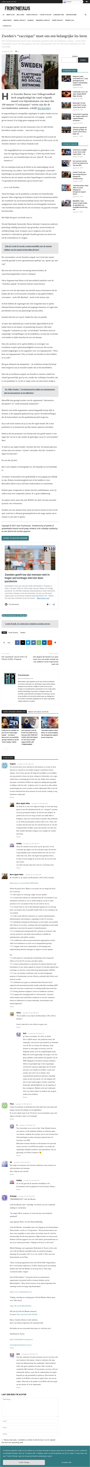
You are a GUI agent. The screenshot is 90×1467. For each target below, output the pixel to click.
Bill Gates (20, 14)
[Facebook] (17, 642)
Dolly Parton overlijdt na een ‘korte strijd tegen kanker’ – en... (80, 152)
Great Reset (7, 20)
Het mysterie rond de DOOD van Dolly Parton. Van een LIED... (80, 163)
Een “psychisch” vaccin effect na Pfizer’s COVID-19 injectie (14, 658)
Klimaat (31, 20)
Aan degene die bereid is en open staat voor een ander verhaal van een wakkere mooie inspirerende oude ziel (45, 660)
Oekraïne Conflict (43, 20)
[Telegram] (28, 642)
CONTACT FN (7, 26)
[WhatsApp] (39, 642)
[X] (22, 642)
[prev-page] (3, 749)
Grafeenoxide (71, 14)
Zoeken (75, 56)
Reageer (12, 797)
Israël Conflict (19, 20)
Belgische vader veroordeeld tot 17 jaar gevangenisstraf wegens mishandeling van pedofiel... (80, 81)
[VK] (33, 642)
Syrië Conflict (57, 20)
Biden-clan (11, 14)
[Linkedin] (44, 642)
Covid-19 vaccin (45, 14)
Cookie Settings (24, 1462)
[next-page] (6, 749)
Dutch (68, 2)
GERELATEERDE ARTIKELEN (14, 712)
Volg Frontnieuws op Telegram (14, 615)
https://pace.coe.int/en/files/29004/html (24, 883)
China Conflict (32, 14)
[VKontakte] (86, 1)
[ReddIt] (49, 642)
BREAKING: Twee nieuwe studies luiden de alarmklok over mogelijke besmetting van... (80, 205)
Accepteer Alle (66, 1462)
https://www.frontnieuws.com (25, 678)
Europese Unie (58, 14)
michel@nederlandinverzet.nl (20, 1345)
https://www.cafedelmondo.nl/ (21, 1292)
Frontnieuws (23, 675)
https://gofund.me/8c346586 (27, 1314)
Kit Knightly (44, 108)
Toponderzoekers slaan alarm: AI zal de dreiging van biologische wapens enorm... (80, 190)
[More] (55, 642)
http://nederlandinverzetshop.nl (21, 1339)
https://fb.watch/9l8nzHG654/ (21, 1306)
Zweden (23, 632)
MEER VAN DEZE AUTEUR (38, 712)
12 (18, 51)
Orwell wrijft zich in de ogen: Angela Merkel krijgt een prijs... (80, 94)
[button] (85, 15)
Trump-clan (69, 20)
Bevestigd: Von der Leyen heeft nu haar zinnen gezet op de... (80, 105)
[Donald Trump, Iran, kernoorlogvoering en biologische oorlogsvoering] (66, 174)
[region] (45, 1456)
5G (3, 14)
